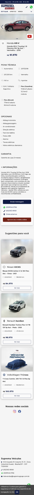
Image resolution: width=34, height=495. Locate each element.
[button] (32, 27)
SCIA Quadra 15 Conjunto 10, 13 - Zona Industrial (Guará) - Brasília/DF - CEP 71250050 (15, 464)
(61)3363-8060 (11, 211)
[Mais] (31, 11)
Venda (20, 11)
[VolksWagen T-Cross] (17, 359)
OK (17, 492)
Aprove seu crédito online (17, 220)
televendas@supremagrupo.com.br (16, 476)
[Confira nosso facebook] (19, 410)
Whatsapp (31, 7)
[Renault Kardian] (17, 305)
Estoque (4, 11)
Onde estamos (11, 214)
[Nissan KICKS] (17, 251)
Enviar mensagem (17, 202)
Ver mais (17, 288)
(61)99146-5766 (11, 207)
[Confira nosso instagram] (14, 410)
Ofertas (13, 11)
